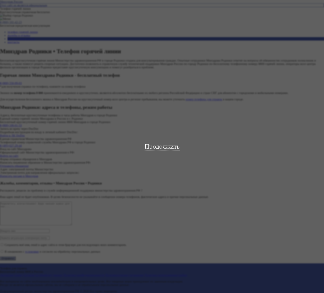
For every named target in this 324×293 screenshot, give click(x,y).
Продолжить (162, 146)
